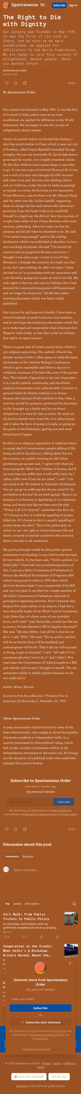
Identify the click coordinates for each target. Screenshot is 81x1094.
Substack (22, 1086)
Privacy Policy (40, 1038)
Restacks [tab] (27, 856)
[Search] (74, 903)
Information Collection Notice (47, 1034)
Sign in (73, 5)
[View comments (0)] (16, 83)
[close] (70, 963)
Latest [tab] (17, 903)
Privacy (46, 1063)
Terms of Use (58, 1031)
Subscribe (59, 5)
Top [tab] (7, 903)
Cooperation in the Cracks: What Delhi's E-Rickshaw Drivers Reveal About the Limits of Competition (28, 951)
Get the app (59, 1076)
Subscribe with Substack (43, 1022)
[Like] (7, 83)
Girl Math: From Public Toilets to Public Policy (26, 916)
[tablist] (19, 856)
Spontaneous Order (15, 70)
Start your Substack (31, 1076)
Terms (57, 1063)
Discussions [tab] (32, 903)
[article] (40, 925)
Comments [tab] (12, 856)
